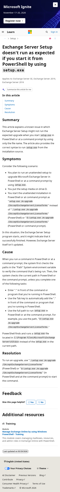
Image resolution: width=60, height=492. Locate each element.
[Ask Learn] (50, 38)
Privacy (19, 479)
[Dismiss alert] (55, 4)
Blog (41, 475)
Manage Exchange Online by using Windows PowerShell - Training (24, 433)
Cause (8, 108)
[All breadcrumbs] (4, 38)
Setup (13, 38)
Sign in (54, 31)
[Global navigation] (3, 32)
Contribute (7, 479)
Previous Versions (27, 475)
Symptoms (10, 104)
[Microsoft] (30, 32)
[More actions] (55, 38)
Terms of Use (38, 483)
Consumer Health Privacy (14, 483)
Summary (9, 100)
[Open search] (47, 32)
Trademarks (8, 487)
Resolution (10, 112)
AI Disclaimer (8, 475)
